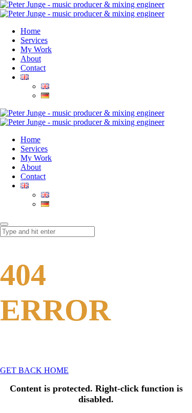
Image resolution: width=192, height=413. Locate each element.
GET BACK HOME (34, 370)
